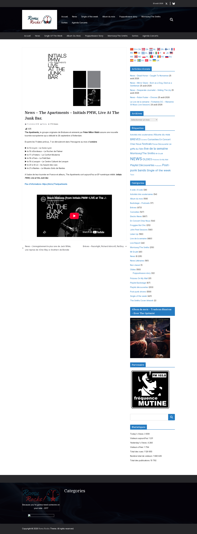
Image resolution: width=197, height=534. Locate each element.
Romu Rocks (44, 528)
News (74, 16)
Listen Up (134, 234)
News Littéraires (137, 260)
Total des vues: (137, 451)
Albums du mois (161, 134)
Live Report (135, 243)
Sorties (64, 22)
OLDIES (147, 159)
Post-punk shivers (138, 291)
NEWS (136, 158)
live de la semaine (156, 148)
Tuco (132, 175)
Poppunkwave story (128, 16)
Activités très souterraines (141, 135)
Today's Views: (137, 434)
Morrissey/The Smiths (151, 16)
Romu (44, 124)
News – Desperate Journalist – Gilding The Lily (150, 90)
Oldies (133, 269)
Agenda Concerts (79, 22)
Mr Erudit (159, 153)
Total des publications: (140, 460)
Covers (144, 140)
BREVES (135, 139)
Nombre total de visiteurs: (141, 456)
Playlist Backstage (138, 283)
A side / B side (136, 190)
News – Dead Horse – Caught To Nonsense (149, 75)
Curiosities (153, 139)
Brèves (133, 207)
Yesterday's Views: (139, 443)
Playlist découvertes (139, 287)
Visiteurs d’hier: (137, 447)
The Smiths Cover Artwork (141, 300)
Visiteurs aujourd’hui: (139, 438)
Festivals (147, 143)
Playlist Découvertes (142, 165)
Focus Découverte (160, 144)
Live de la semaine (138, 238)
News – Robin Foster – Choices (143, 97)
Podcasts (158, 166)
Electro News (136, 216)
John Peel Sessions (139, 229)
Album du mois (108, 16)
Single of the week (89, 16)
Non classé (135, 265)
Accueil (64, 16)
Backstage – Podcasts (140, 203)
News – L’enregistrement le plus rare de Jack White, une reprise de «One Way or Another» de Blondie (48, 248)
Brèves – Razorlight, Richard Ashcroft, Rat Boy (103, 246)
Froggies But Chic (138, 225)
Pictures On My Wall (160, 160)
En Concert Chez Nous (140, 221)
